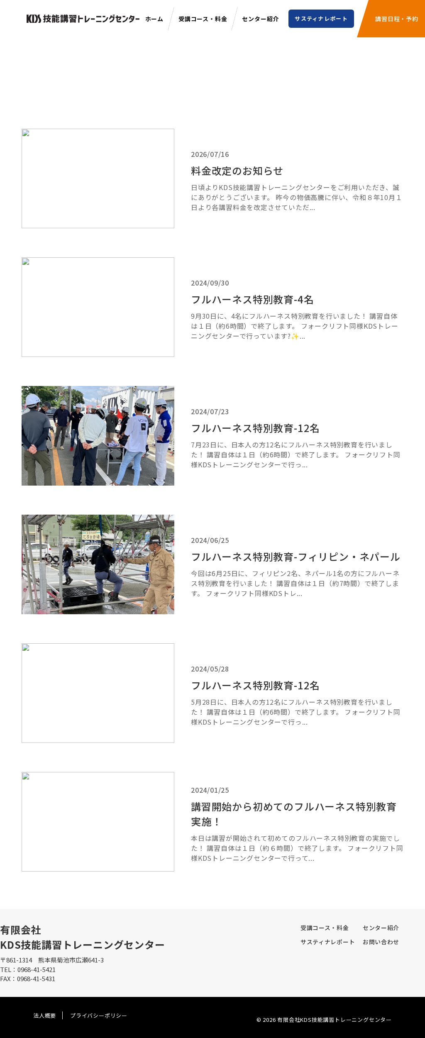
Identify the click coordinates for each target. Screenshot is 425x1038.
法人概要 (44, 1015)
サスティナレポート (321, 18)
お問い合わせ (381, 942)
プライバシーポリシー (98, 1015)
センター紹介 (260, 19)
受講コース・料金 (202, 19)
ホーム (154, 19)
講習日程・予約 (396, 19)
